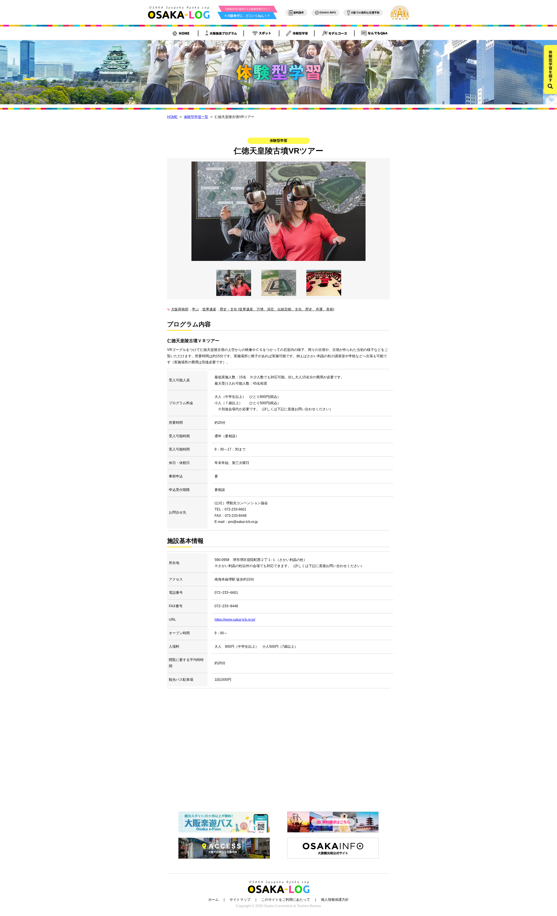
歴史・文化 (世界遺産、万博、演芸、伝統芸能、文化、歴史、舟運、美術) (277, 309)
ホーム (213, 899)
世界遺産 (209, 309)
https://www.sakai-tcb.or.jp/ (235, 619)
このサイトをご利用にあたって (285, 899)
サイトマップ (240, 899)
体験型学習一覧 (196, 117)
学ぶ (195, 309)
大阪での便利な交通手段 (364, 12)
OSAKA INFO (327, 12)
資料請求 (298, 12)
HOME (172, 117)
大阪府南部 (179, 309)
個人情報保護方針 (335, 899)
